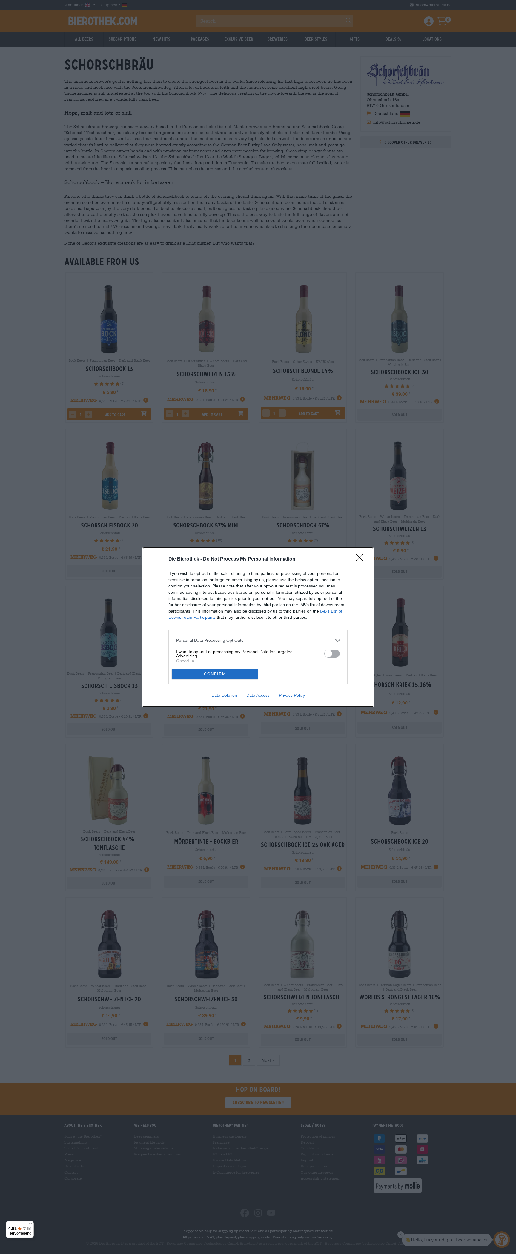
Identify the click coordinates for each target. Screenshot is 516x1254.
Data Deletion (224, 695)
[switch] (332, 654)
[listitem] (258, 640)
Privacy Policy (292, 695)
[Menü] (30, 1224)
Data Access (258, 695)
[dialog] (258, 627)
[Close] (361, 559)
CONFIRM (215, 674)
